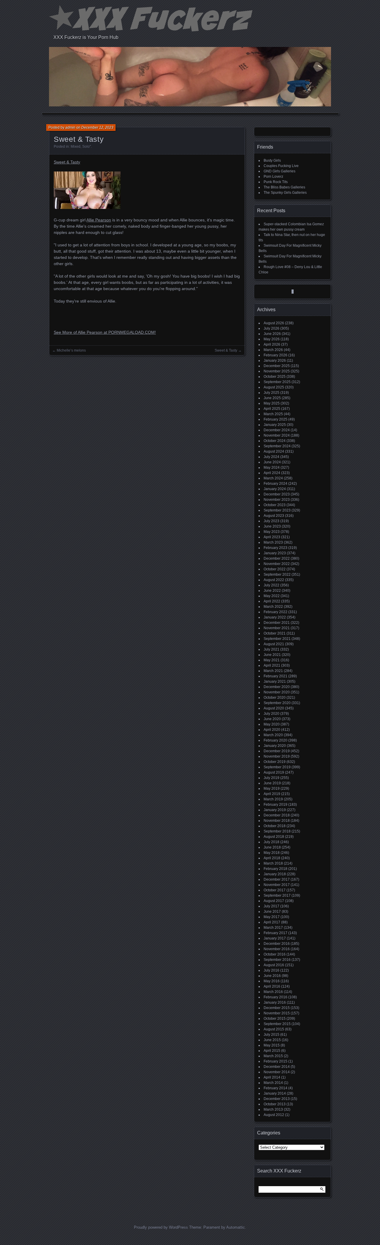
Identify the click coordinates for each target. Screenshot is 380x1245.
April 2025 (272, 409)
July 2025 (271, 393)
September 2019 (277, 767)
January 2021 (275, 681)
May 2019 (272, 788)
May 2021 (272, 660)
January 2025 (275, 425)
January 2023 (275, 553)
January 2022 (275, 617)
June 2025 (272, 398)
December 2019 (277, 751)
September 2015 (277, 1024)
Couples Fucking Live (281, 166)
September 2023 (277, 510)
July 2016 (271, 970)
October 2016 (275, 954)
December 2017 (277, 879)
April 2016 (272, 986)
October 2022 (275, 569)
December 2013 (277, 1099)
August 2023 (274, 516)
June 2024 (272, 462)
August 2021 (274, 644)
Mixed (75, 146)
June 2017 (272, 911)
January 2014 (275, 1093)
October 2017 (275, 890)
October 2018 (275, 826)
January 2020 (275, 746)
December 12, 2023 (97, 127)
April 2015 (272, 1051)
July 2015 (271, 1034)
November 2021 (277, 628)
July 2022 (271, 585)
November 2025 (277, 371)
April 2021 (272, 665)
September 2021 (277, 639)
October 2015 (275, 1018)
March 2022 (273, 607)
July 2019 (271, 778)
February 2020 (275, 740)
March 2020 (273, 735)
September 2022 (277, 574)
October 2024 (275, 441)
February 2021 (275, 676)
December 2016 (277, 944)
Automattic (235, 1227)
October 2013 (275, 1104)
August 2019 (274, 772)
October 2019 (275, 762)
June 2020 (272, 719)
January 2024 (275, 489)
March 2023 (273, 542)
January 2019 (275, 810)
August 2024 (274, 451)
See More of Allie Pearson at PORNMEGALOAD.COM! (105, 332)
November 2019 (277, 756)
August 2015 (274, 1029)
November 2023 (277, 500)
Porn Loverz (273, 176)
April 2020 (272, 730)
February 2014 (275, 1088)
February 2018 (275, 869)
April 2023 (272, 537)
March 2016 (273, 992)
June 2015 (272, 1040)
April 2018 (272, 858)
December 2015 (277, 1008)
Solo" (86, 146)
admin (70, 127)
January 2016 (275, 1002)
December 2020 (277, 687)
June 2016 (272, 976)
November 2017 (277, 885)
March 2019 (273, 799)
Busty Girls (272, 160)
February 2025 (275, 419)
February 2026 (275, 355)
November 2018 (277, 821)
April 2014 (272, 1077)
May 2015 (272, 1045)
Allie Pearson (98, 220)
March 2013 (273, 1109)
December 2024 (277, 430)
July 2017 (271, 906)
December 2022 (277, 558)
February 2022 (275, 612)
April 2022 (272, 601)
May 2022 (272, 596)
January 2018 (275, 874)
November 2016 (277, 949)
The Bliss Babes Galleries (284, 187)
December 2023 (277, 494)
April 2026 (272, 344)
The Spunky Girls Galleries (285, 193)
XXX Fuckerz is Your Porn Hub (85, 37)
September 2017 (277, 895)
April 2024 (272, 473)
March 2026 (273, 350)
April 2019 (272, 794)
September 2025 (277, 382)
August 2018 (274, 837)
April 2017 (272, 922)
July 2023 (271, 521)
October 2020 (275, 697)
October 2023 (275, 505)
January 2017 (275, 938)
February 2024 (275, 483)
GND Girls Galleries (279, 171)
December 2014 (277, 1067)
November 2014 (277, 1072)
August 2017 (274, 901)
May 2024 (272, 467)
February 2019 (275, 804)
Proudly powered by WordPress (161, 1227)
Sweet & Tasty (67, 162)
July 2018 (271, 842)
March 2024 (273, 478)
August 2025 (274, 387)
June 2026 (272, 334)
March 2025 (273, 414)
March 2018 (273, 863)
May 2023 (272, 532)
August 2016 (274, 965)
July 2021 (271, 649)
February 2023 (275, 548)
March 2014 (273, 1083)
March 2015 (273, 1056)
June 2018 (272, 847)
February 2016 (275, 997)
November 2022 (277, 564)
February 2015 (275, 1061)
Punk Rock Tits (276, 182)
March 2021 (273, 671)
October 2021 (275, 633)
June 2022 (272, 590)
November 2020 (277, 692)
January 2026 (275, 360)
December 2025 (277, 366)
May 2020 (272, 724)
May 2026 (272, 339)
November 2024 (277, 435)
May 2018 (272, 853)
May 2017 (272, 917)
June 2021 (272, 655)
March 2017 (273, 928)
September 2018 (277, 831)
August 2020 (274, 708)
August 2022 (274, 580)
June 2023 (272, 526)
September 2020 (277, 703)
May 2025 (272, 403)
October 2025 (275, 376)
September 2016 (277, 960)
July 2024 (271, 457)
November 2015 (277, 1013)
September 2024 (277, 446)
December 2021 (277, 623)
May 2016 (272, 981)
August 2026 (274, 323)
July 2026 (271, 328)
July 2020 (271, 714)
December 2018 (277, 815)
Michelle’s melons (71, 350)
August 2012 (274, 1115)
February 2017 (275, 933)
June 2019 (272, 783)
